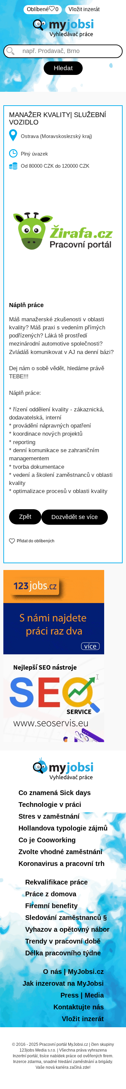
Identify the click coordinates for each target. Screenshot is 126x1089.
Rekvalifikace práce (56, 882)
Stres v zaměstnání (49, 816)
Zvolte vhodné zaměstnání (60, 851)
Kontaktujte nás (78, 1007)
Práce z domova (50, 894)
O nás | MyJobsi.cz (73, 971)
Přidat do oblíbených (35, 541)
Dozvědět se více (74, 517)
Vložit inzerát (84, 9)
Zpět (25, 516)
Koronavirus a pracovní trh (61, 863)
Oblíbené (42, 9)
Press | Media (82, 995)
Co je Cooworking (47, 840)
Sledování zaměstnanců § (66, 917)
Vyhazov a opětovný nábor (67, 929)
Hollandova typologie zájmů (63, 828)
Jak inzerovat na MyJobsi (63, 983)
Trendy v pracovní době (62, 941)
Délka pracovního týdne (63, 953)
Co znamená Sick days (54, 792)
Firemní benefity (51, 905)
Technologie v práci (49, 804)
